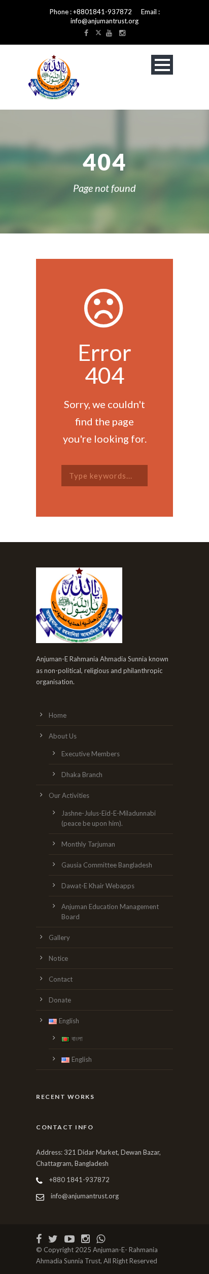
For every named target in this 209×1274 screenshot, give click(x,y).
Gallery (59, 937)
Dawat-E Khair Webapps (97, 886)
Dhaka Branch (81, 774)
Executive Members (90, 754)
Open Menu (162, 65)
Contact (61, 979)
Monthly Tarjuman (88, 844)
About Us (63, 736)
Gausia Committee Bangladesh (106, 865)
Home (57, 715)
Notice (58, 958)
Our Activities (69, 795)
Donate (60, 1000)
